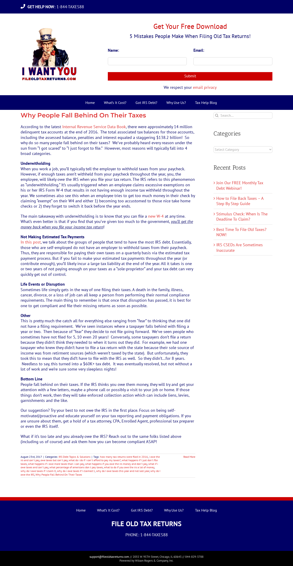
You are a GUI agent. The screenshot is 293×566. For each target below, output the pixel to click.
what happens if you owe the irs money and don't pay (116, 464)
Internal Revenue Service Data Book (94, 126)
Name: (113, 50)
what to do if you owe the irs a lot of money (129, 467)
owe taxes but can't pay (54, 460)
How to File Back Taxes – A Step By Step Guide (239, 201)
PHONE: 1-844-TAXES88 (146, 534)
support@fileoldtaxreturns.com (109, 557)
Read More (189, 456)
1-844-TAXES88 (56, 6)
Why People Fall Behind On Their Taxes (83, 115)
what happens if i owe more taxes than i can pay (56, 464)
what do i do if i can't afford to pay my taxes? (95, 460)
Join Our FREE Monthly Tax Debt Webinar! (239, 185)
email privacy (205, 87)
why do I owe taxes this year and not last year (122, 471)
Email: (198, 50)
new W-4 (156, 216)
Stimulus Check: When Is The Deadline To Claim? (242, 216)
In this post (31, 242)
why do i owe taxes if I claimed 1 (76, 471)
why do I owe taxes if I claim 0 (38, 471)
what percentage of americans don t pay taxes (76, 467)
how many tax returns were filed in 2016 (124, 456)
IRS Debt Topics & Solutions (74, 456)
